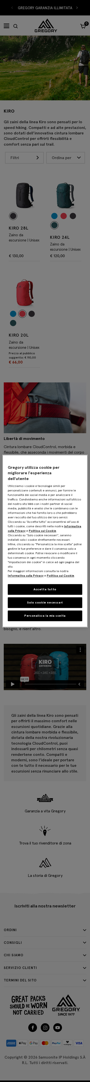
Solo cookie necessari (45, 602)
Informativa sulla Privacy (26, 575)
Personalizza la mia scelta (45, 615)
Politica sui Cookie (42, 531)
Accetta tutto (45, 589)
